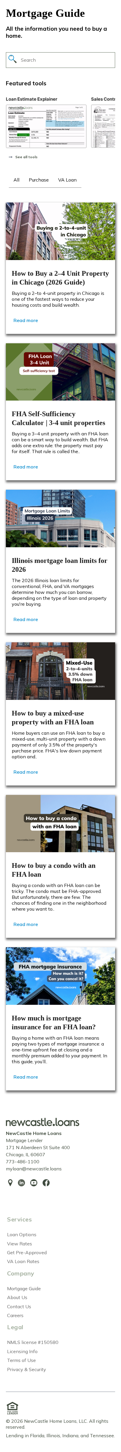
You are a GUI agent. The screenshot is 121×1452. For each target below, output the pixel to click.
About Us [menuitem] (17, 1297)
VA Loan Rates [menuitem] (23, 1261)
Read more (26, 320)
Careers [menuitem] (15, 1315)
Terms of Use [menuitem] (21, 1360)
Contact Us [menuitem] (19, 1306)
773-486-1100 (22, 1161)
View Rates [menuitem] (19, 1244)
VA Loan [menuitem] (67, 180)
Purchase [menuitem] (39, 180)
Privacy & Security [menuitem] (26, 1369)
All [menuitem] (16, 180)
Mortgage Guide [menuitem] (24, 1288)
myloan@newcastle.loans (34, 1169)
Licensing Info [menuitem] (22, 1351)
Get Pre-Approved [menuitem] (27, 1252)
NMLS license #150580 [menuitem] (32, 1342)
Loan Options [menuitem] (21, 1234)
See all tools (26, 157)
